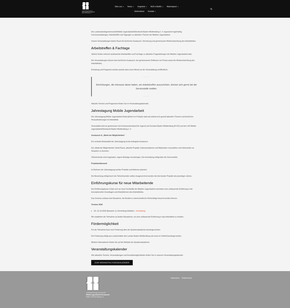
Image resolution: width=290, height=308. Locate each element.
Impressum (175, 278)
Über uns (118, 6)
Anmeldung (140, 211)
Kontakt (151, 11)
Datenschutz (187, 278)
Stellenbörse (139, 11)
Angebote (141, 6)
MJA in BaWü (156, 6)
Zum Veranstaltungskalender (112, 263)
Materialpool (172, 6)
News (129, 6)
